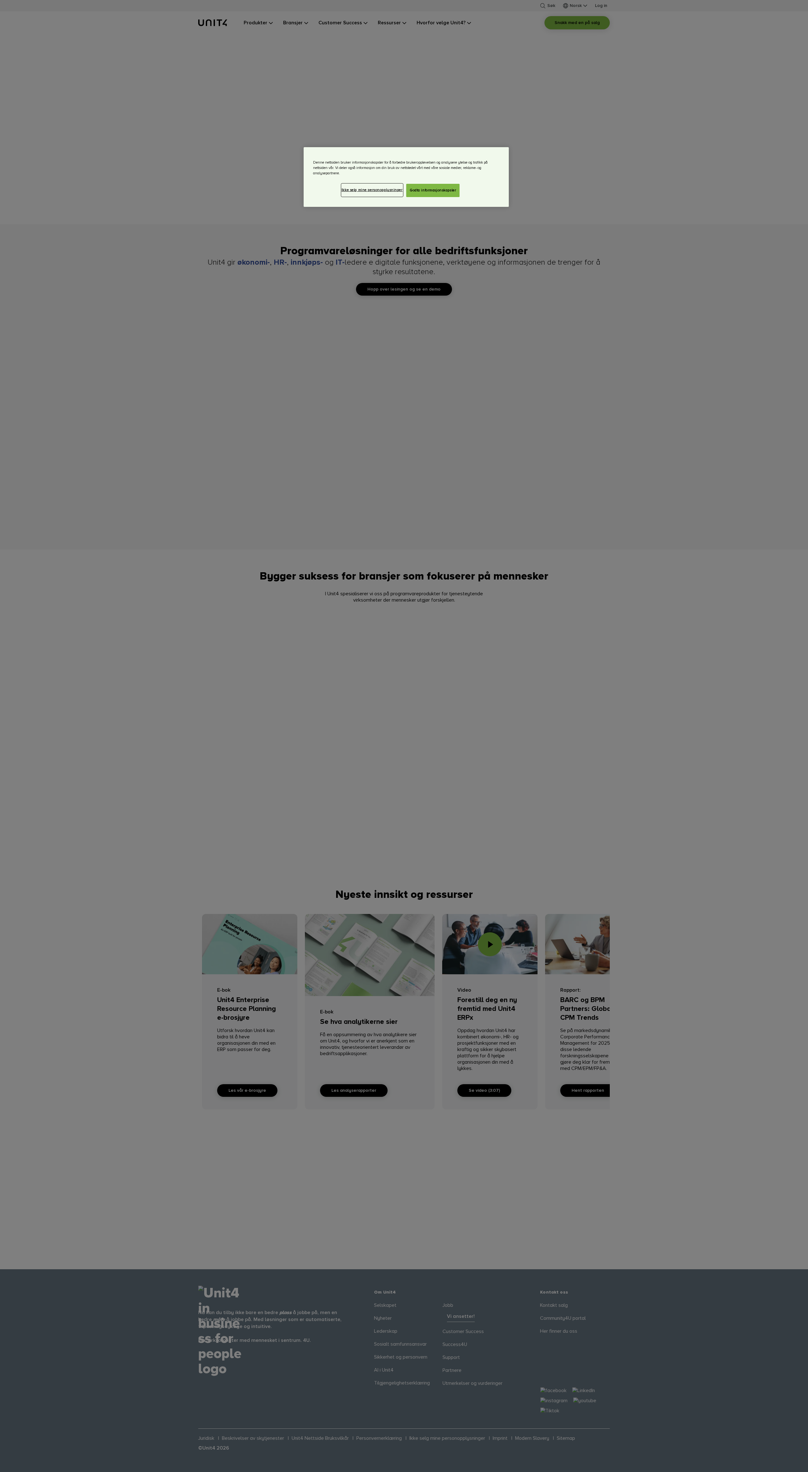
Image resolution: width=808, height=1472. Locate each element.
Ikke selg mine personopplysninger (372, 190)
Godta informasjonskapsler (433, 190)
